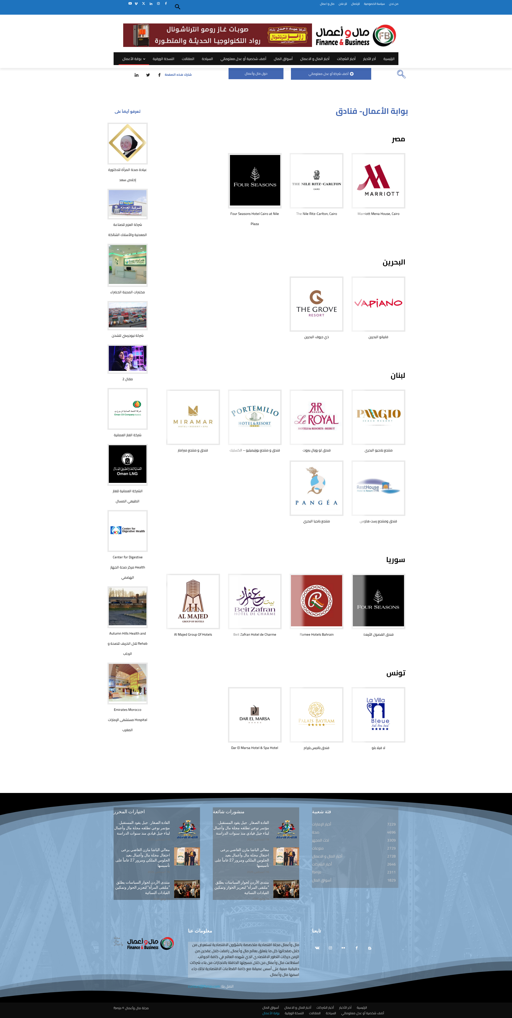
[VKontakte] (317, 948)
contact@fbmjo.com (204, 986)
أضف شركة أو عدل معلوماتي (329, 74)
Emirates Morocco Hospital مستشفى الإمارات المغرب (127, 719)
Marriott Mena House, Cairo (378, 213)
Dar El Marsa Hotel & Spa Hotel (254, 747)
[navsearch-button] (401, 74)
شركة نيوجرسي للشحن (127, 335)
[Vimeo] (136, 4)
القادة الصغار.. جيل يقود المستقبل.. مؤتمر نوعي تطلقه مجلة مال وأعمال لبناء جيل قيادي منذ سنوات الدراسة (142, 827)
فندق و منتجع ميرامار (193, 450)
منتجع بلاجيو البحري (379, 450)
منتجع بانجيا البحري (316, 521)
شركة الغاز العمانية (127, 435)
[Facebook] (166, 4)
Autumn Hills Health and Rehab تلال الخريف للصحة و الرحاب (127, 643)
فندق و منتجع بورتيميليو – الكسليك (255, 450)
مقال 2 (127, 379)
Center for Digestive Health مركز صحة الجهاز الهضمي (127, 567)
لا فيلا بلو (378, 747)
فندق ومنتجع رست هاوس (378, 521)
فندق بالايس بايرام (316, 747)
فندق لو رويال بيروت (317, 450)
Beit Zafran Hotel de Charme (254, 634)
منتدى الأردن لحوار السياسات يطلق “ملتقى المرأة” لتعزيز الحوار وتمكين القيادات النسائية (142, 887)
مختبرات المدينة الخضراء (127, 292)
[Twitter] (144, 4)
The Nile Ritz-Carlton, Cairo (316, 213)
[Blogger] (370, 948)
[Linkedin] (151, 4)
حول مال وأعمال (256, 73)
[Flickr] (343, 948)
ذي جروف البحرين (316, 337)
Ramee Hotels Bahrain (317, 634)
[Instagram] (158, 4)
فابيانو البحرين (378, 337)
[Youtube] (130, 4)
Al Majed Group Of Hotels (193, 634)
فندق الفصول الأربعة (378, 634)
